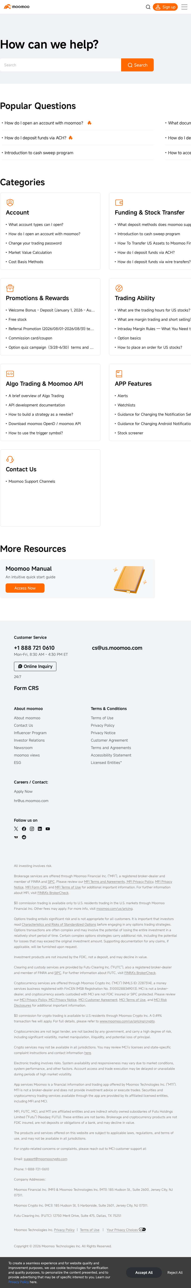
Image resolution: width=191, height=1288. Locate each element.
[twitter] (16, 829)
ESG (17, 762)
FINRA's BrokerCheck (140, 972)
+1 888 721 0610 (34, 647)
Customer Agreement (109, 740)
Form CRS (26, 688)
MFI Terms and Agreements (104, 881)
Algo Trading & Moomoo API (44, 383)
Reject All (175, 1272)
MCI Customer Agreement (97, 999)
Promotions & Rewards (37, 298)
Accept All (144, 1272)
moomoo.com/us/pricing (114, 908)
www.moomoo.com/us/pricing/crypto (127, 1021)
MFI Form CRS (36, 887)
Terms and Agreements (111, 747)
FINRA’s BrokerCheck (53, 892)
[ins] (32, 829)
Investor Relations (29, 740)
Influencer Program (30, 732)
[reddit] (24, 837)
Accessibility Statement (111, 755)
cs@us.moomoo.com (117, 647)
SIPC (51, 881)
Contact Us (21, 469)
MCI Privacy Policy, (34, 999)
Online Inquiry (38, 666)
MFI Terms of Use (68, 887)
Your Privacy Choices (123, 1230)
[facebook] (24, 829)
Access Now (25, 588)
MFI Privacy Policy (139, 881)
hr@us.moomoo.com (31, 800)
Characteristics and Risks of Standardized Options (59, 924)
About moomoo (27, 717)
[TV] (16, 837)
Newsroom (23, 747)
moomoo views (27, 755)
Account (17, 212)
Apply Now (23, 791)
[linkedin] (40, 829)
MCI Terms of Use (132, 999)
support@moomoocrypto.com (45, 1159)
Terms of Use (102, 717)
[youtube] (48, 829)
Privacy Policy (18, 1282)
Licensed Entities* (106, 762)
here (87, 1052)
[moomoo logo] (16, 6)
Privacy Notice (103, 732)
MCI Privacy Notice (63, 999)
